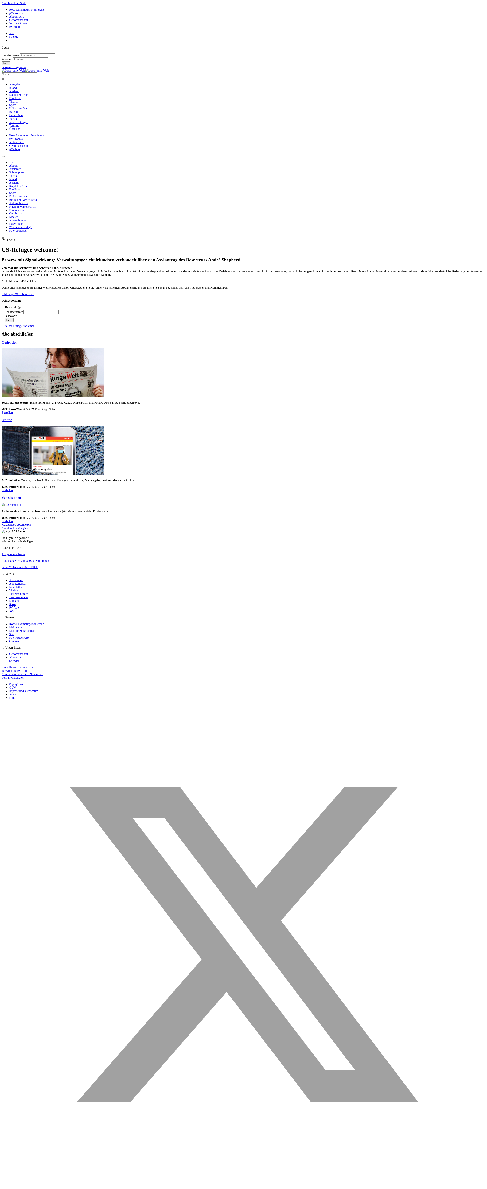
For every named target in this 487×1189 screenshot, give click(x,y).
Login (6, 63)
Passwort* (11, 315)
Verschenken (11, 498)
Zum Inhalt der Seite (14, 3)
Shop (12, 634)
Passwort (7, 59)
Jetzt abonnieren (18, 294)
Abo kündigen (17, 583)
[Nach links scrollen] (3, 156)
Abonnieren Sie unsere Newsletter (22, 674)
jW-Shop (14, 26)
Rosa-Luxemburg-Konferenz (26, 9)
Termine (14, 125)
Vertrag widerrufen (13, 677)
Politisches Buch (19, 108)
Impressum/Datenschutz (23, 691)
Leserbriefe (16, 115)
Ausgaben (15, 84)
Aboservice (16, 580)
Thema (13, 101)
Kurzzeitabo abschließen (16, 524)
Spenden (14, 660)
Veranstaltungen (18, 23)
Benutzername (10, 55)
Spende (13, 36)
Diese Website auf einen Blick (20, 567)
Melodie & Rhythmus (22, 630)
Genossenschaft (18, 20)
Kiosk (12, 604)
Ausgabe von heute (13, 554)
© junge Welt (17, 684)
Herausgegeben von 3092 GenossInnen (25, 560)
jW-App (14, 607)
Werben (13, 590)
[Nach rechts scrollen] (3, 238)
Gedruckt (9, 342)
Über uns (14, 129)
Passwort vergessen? (14, 67)
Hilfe (12, 697)
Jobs (11, 611)
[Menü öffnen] (3, 79)
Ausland (14, 91)
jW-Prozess (16, 13)
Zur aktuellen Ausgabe (15, 528)
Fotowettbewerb (19, 637)
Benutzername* (14, 311)
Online (7, 420)
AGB (12, 694)
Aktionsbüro (16, 16)
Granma (14, 641)
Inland (13, 87)
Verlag (13, 118)
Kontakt (14, 600)
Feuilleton (15, 98)
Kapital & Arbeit (19, 94)
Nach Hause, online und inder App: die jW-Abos (18, 669)
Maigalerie (15, 627)
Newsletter (15, 587)
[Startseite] (25, 70)
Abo (11, 33)
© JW (12, 687)
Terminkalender (18, 597)
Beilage (13, 111)
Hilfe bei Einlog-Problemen (18, 326)
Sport (12, 105)
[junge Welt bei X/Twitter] (243, 1185)
